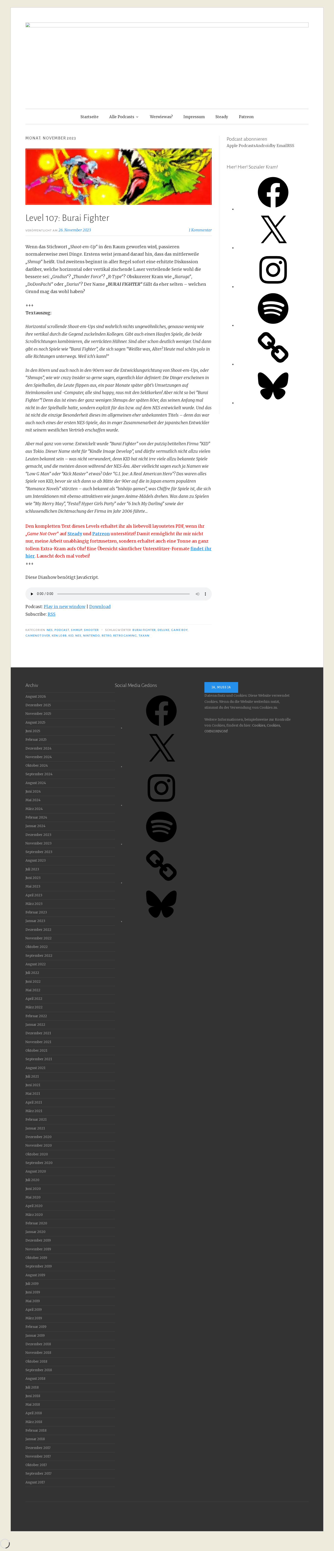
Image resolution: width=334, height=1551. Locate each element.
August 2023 (35, 860)
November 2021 (38, 1042)
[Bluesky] (273, 403)
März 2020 (34, 1215)
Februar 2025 (35, 740)
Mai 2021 (32, 1094)
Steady (221, 116)
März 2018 (33, 1422)
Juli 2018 (32, 1387)
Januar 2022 (35, 1025)
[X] (273, 248)
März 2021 (33, 1111)
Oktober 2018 (36, 1361)
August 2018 (35, 1379)
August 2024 (35, 783)
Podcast (62, 630)
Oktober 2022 (36, 947)
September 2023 (38, 852)
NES (50, 630)
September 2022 (38, 956)
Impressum (194, 116)
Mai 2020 (33, 1197)
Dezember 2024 (38, 748)
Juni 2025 (32, 731)
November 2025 (38, 714)
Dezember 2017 (38, 1448)
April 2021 (33, 1102)
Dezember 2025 (38, 705)
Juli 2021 (32, 1076)
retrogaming (125, 635)
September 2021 (38, 1059)
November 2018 (38, 1353)
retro (106, 635)
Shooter (91, 630)
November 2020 (38, 1145)
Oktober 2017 (36, 1465)
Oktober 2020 (36, 1154)
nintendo (91, 635)
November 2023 (38, 843)
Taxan (144, 635)
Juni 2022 (33, 982)
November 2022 (38, 938)
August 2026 (35, 697)
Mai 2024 (33, 800)
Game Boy (179, 630)
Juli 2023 (32, 869)
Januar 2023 (35, 921)
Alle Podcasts (121, 116)
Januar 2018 (35, 1439)
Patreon (246, 116)
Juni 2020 (33, 1189)
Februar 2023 (36, 912)
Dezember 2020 (38, 1137)
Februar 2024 (36, 817)
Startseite (89, 116)
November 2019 (38, 1249)
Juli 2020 (32, 1180)
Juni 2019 (32, 1292)
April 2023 (33, 895)
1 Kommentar (200, 230)
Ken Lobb (59, 635)
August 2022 (35, 964)
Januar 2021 (35, 1128)
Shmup (76, 630)
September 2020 (39, 1163)
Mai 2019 (32, 1301)
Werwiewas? (161, 116)
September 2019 (38, 1266)
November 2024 (38, 757)
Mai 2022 (32, 990)
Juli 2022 (32, 973)
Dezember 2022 (38, 930)
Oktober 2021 (36, 1051)
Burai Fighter (144, 630)
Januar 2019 (35, 1336)
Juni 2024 (33, 791)
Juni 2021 (32, 1085)
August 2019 (35, 1275)
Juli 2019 (32, 1284)
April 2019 (33, 1310)
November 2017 (38, 1456)
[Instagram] (273, 287)
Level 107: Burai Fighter (67, 218)
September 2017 (38, 1473)
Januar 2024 (35, 826)
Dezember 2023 (38, 835)
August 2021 (35, 1068)
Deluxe (163, 630)
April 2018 (33, 1413)
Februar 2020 (36, 1223)
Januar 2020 (35, 1232)
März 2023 (34, 904)
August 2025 (35, 722)
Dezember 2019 (38, 1240)
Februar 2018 (35, 1430)
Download (100, 606)
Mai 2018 (32, 1405)
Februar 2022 (36, 1016)
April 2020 (34, 1206)
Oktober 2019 (36, 1258)
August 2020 (35, 1171)
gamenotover (37, 635)
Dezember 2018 (38, 1344)
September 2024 (39, 774)
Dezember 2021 (38, 1033)
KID (71, 635)
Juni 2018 (32, 1396)
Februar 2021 (36, 1120)
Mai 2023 (32, 886)
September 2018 (38, 1370)
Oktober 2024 (36, 766)
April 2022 (33, 999)
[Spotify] (273, 325)
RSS (52, 614)
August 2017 (35, 1482)
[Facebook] (273, 209)
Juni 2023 (33, 878)
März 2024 (34, 809)
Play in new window (64, 606)
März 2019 (33, 1318)
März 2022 (34, 1007)
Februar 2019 (35, 1327)
